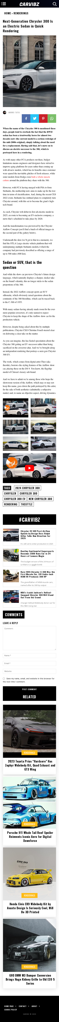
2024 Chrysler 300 (27, 488)
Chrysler (10, 493)
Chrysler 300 (28, 493)
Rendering (10, 504)
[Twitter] (34, 118)
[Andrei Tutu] (5, 112)
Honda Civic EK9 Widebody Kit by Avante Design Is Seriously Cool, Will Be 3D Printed (30, 908)
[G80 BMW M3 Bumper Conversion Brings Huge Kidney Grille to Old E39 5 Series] (29, 945)
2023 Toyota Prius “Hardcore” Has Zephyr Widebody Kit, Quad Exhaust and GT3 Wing (30, 765)
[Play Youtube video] (29, 468)
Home (7, 13)
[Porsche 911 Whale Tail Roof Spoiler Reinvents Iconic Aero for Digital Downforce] (29, 802)
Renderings (21, 13)
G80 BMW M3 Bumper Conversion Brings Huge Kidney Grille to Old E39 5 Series (30, 979)
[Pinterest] (43, 118)
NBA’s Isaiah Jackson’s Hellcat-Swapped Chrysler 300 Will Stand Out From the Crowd (37, 595)
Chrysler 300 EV (14, 499)
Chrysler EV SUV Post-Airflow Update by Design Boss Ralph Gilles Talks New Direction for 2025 (35, 534)
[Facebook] (26, 118)
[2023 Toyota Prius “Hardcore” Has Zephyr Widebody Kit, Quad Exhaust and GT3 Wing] (29, 731)
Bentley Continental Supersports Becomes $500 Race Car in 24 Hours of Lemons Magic (37, 553)
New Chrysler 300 (40, 499)
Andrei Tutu (14, 112)
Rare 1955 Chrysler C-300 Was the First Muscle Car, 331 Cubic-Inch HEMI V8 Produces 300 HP (38, 574)
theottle (27, 504)
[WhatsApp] (52, 118)
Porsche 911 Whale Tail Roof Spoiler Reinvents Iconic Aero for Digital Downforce (30, 836)
